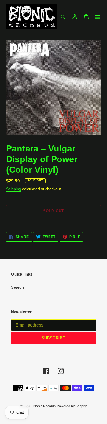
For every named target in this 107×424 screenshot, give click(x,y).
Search (17, 287)
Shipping (13, 189)
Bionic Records (44, 406)
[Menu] (97, 17)
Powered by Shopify (72, 406)
